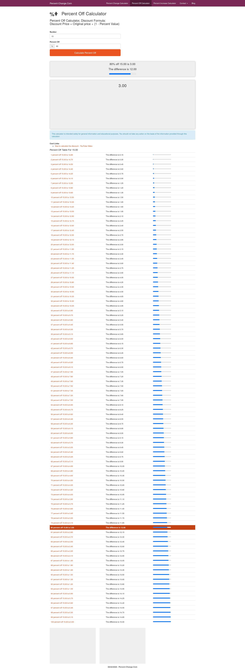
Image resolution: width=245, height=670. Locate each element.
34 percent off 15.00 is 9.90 (62, 310)
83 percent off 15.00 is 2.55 (62, 541)
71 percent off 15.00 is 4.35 (62, 485)
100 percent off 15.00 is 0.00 (62, 622)
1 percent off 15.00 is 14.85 (62, 155)
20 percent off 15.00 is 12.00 (62, 244)
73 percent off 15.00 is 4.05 (62, 494)
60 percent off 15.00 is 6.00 (62, 433)
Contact (183, 3)
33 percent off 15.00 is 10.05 (62, 305)
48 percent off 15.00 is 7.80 (62, 376)
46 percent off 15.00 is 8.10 (62, 367)
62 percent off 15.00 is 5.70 (62, 442)
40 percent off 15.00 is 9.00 (62, 338)
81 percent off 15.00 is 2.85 (62, 532)
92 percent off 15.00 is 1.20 (62, 584)
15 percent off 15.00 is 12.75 (62, 221)
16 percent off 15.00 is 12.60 (62, 225)
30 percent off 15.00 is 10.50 (62, 291)
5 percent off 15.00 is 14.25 (62, 173)
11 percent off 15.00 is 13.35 (62, 202)
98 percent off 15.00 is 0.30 (62, 612)
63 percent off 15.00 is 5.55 (62, 447)
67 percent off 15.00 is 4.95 (62, 466)
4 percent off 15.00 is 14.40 (62, 169)
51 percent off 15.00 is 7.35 (62, 390)
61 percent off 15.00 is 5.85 (62, 438)
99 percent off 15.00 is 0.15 (62, 617)
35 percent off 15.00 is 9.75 (62, 315)
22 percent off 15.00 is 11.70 (62, 254)
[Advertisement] (122, 110)
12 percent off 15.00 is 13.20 (62, 206)
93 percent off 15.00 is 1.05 (62, 589)
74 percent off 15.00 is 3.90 (62, 499)
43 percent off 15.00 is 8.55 (62, 353)
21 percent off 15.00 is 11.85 (62, 249)
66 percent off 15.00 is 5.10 (62, 461)
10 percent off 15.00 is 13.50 (62, 197)
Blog (193, 3)
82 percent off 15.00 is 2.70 (62, 537)
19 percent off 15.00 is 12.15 (62, 239)
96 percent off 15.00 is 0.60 (62, 603)
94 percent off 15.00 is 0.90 (62, 593)
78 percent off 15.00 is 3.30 (62, 518)
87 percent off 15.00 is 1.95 (62, 560)
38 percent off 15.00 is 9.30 (62, 329)
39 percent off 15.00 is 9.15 (62, 334)
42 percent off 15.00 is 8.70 (62, 348)
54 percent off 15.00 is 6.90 (62, 405)
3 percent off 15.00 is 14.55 (62, 164)
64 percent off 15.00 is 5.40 (62, 452)
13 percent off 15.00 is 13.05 (62, 211)
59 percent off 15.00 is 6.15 (62, 428)
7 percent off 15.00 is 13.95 (62, 183)
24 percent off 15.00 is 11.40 (62, 263)
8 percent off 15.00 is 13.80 (62, 188)
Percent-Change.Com (61, 3)
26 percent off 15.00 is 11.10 (62, 272)
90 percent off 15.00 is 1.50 (62, 574)
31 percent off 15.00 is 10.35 (62, 296)
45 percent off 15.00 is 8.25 (62, 362)
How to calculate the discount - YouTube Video (73, 146)
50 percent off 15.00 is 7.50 (62, 386)
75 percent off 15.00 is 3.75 (62, 504)
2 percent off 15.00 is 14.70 (62, 159)
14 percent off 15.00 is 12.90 (62, 216)
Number (53, 32)
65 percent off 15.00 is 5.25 (62, 456)
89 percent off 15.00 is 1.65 (62, 570)
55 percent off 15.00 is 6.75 (62, 409)
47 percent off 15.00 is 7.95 (62, 372)
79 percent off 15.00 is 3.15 (62, 522)
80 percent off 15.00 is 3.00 (62, 527)
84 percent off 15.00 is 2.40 (62, 546)
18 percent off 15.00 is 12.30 (62, 235)
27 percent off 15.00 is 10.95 (62, 277)
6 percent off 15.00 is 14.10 (62, 178)
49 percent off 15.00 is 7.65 (62, 381)
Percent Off (141, 3)
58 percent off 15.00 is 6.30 (62, 423)
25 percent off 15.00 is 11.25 (62, 268)
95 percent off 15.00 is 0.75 (62, 598)
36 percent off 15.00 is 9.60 (62, 320)
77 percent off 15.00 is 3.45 (62, 513)
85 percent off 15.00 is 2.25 (62, 551)
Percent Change (117, 3)
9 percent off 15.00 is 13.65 (62, 192)
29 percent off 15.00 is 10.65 (62, 287)
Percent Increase (165, 3)
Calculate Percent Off (85, 52)
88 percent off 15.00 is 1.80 (62, 565)
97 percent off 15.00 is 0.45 (62, 607)
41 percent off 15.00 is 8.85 (62, 343)
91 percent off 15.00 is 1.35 (62, 579)
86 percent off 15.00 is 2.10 (62, 555)
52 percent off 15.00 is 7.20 (62, 395)
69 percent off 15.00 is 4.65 (62, 475)
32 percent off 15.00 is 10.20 (62, 301)
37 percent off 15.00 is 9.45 (62, 324)
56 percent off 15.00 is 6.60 (62, 414)
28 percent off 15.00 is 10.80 (62, 282)
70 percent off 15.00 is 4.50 (62, 480)
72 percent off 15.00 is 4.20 (62, 489)
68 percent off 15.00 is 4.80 (62, 471)
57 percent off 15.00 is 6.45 (62, 419)
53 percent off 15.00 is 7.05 (62, 400)
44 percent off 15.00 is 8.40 (62, 357)
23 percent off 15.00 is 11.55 (62, 258)
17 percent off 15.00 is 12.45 (62, 230)
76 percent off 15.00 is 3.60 (62, 508)
